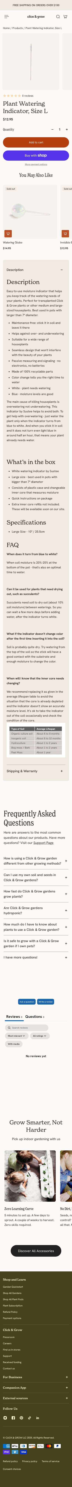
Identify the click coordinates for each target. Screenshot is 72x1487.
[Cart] (65, 17)
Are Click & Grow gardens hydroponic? (23, 910)
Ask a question (27, 1001)
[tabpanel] (36, 1060)
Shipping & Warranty (22, 771)
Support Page (43, 843)
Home (7, 28)
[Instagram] (5, 1418)
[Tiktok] (29, 1418)
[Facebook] (13, 1418)
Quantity (8, 129)
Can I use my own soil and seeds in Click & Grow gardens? (30, 877)
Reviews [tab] (14, 1016)
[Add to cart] (8, 233)
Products (18, 28)
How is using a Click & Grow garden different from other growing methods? (32, 860)
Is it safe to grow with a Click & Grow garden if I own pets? (31, 943)
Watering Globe (12, 242)
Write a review (46, 1001)
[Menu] (6, 17)
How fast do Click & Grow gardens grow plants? (29, 894)
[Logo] (36, 16)
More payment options (36, 164)
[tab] (35, 1017)
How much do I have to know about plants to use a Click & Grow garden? (31, 927)
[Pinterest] (21, 1418)
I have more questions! (20, 957)
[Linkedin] (38, 1418)
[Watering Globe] (30, 212)
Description (15, 270)
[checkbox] (14, 1044)
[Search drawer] (58, 17)
